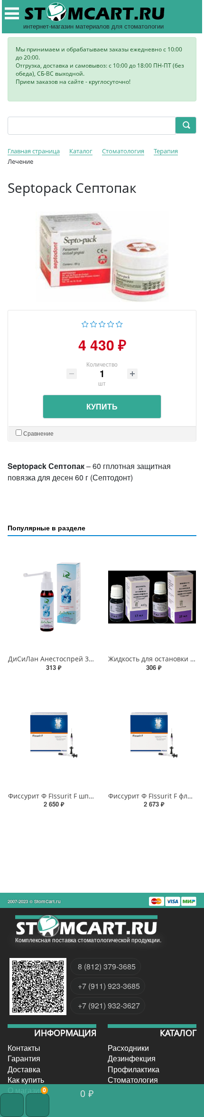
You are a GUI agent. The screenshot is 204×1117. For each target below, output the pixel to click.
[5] (119, 323)
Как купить (26, 1080)
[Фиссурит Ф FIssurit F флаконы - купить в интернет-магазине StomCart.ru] (152, 734)
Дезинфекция (132, 1058)
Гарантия (24, 1058)
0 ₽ (87, 1093)
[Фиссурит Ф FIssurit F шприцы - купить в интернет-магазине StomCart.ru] (52, 734)
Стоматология (133, 1080)
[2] (93, 323)
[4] (110, 323)
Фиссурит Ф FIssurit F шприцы (57, 795)
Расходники (128, 1048)
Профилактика (133, 1069)
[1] (85, 323)
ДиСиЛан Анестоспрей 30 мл (55, 658)
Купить (102, 406)
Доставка (24, 1069)
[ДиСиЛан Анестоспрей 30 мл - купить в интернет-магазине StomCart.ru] (52, 597)
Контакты (24, 1048)
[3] (102, 323)
